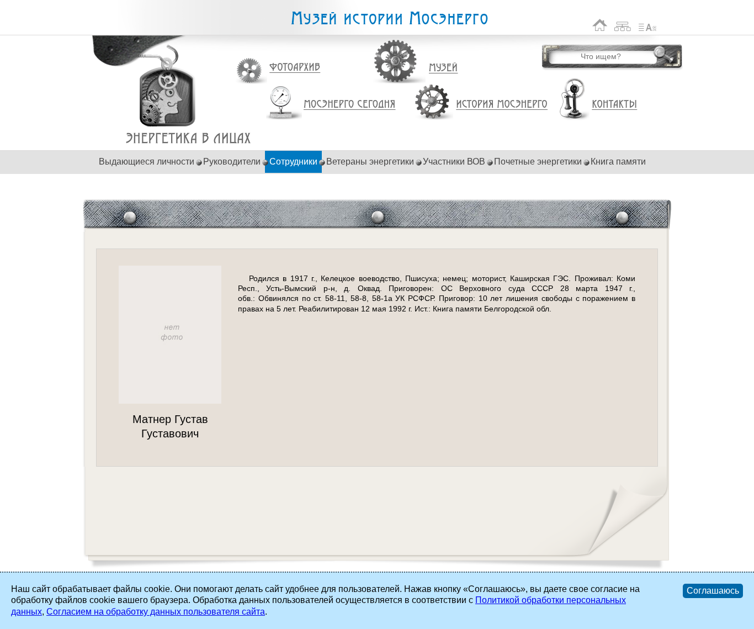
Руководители (232, 161)
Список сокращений (647, 25)
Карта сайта (623, 25)
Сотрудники (293, 161)
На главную (600, 25)
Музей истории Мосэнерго (389, 18)
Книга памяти (618, 161)
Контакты (614, 104)
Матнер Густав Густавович (188, 138)
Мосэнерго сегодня (349, 104)
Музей (444, 68)
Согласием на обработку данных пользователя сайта (155, 611)
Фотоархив (294, 67)
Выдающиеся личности (146, 161)
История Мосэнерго (502, 104)
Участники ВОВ (454, 161)
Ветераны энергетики (370, 161)
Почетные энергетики (538, 161)
